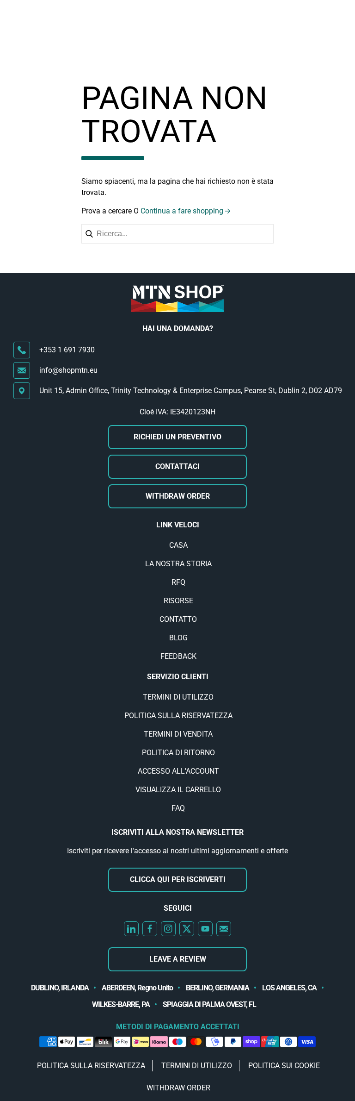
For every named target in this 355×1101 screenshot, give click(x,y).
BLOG (178, 637)
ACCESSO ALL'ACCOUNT (178, 771)
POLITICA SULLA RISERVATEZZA (178, 715)
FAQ (178, 808)
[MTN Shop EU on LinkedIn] (131, 928)
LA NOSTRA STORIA (178, 563)
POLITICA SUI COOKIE (284, 1065)
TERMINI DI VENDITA (178, 734)
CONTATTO (178, 619)
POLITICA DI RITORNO (178, 752)
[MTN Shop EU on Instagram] (168, 928)
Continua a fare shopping (182, 210)
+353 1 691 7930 (67, 349)
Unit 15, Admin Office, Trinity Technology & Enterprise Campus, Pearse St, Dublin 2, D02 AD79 (190, 390)
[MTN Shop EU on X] (186, 928)
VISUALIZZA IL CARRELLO (178, 789)
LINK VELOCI (177, 524)
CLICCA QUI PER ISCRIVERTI (178, 879)
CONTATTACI (177, 466)
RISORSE (178, 600)
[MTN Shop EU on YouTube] (205, 928)
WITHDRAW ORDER (178, 496)
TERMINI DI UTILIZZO (178, 697)
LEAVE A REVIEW (177, 959)
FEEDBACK (178, 656)
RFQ (178, 582)
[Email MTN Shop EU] (223, 928)
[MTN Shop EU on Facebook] (149, 928)
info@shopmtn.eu (68, 370)
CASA (178, 545)
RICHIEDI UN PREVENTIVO (177, 436)
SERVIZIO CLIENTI (177, 676)
